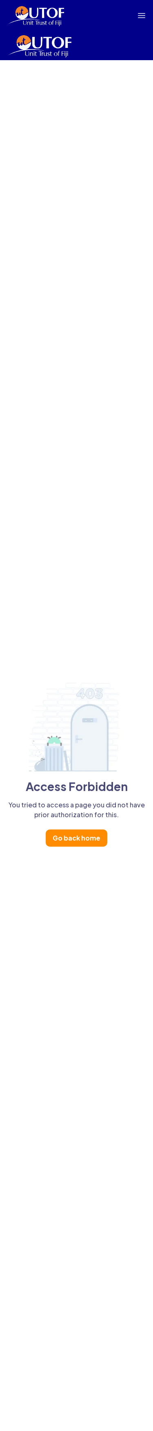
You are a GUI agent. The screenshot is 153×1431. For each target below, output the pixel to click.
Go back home (76, 838)
